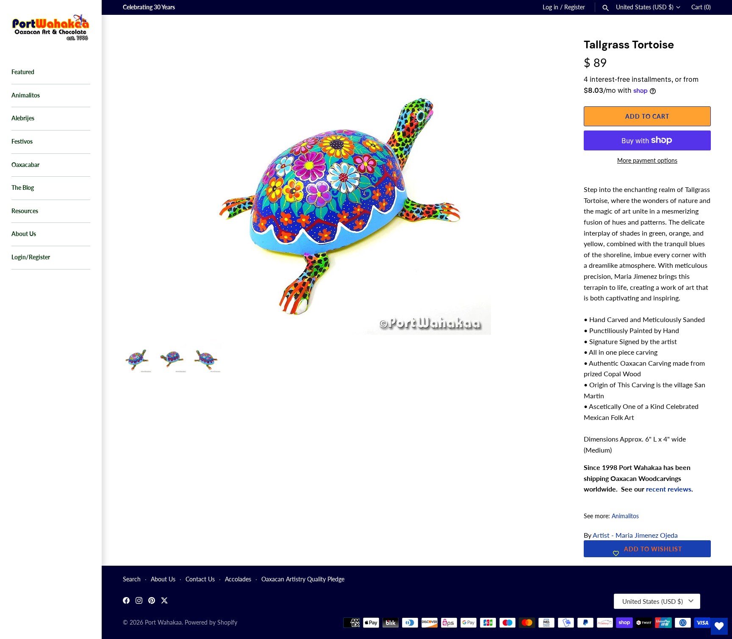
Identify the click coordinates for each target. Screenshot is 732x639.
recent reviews (668, 489)
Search (132, 579)
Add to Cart (647, 116)
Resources (24, 211)
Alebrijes (22, 118)
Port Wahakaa (163, 622)
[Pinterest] (151, 601)
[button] (544, 55)
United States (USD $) (645, 7)
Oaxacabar (25, 164)
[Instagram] (139, 601)
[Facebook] (126, 601)
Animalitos (25, 95)
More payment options (647, 160)
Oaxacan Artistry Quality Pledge (302, 579)
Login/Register (30, 257)
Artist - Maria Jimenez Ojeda (635, 535)
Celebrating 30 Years (149, 7)
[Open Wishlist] (719, 626)
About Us (23, 234)
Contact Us (200, 579)
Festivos (22, 141)
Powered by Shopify (211, 622)
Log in (550, 7)
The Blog (22, 187)
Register (574, 7)
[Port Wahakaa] (51, 26)
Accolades (238, 579)
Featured (22, 72)
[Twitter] (164, 601)
